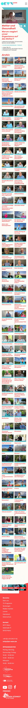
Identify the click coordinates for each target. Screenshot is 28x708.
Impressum (6, 614)
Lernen (5, 611)
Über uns (6, 600)
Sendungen (6, 606)
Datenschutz (7, 617)
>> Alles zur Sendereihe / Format (12, 45)
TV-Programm (7, 603)
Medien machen (8, 609)
